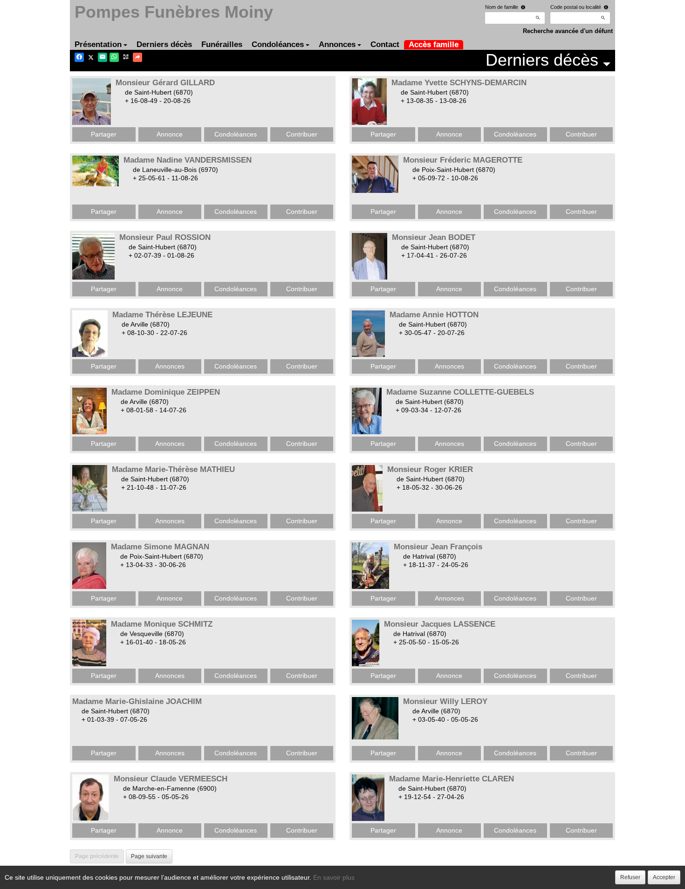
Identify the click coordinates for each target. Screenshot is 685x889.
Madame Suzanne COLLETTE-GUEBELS (460, 392)
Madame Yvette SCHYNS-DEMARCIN (459, 82)
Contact (384, 44)
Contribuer (301, 134)
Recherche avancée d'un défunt (568, 30)
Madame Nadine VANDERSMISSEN (187, 160)
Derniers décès (164, 44)
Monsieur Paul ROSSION (165, 237)
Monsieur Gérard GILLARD (165, 82)
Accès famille (434, 44)
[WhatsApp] (114, 57)
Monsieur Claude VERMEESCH (170, 778)
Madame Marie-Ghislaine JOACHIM (137, 701)
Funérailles (221, 44)
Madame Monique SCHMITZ (161, 624)
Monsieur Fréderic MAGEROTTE (462, 160)
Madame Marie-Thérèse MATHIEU (173, 469)
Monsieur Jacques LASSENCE (439, 624)
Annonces (337, 44)
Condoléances (278, 44)
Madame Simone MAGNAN (160, 546)
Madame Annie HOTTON (434, 314)
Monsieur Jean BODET (433, 237)
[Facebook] (79, 57)
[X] (91, 57)
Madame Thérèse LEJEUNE (162, 314)
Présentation (98, 44)
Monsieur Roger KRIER (430, 469)
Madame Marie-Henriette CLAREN (451, 778)
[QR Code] (125, 57)
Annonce (170, 134)
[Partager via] (137, 57)
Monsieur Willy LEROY (445, 701)
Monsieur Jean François (438, 546)
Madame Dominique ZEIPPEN (165, 392)
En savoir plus (334, 877)
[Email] (102, 57)
